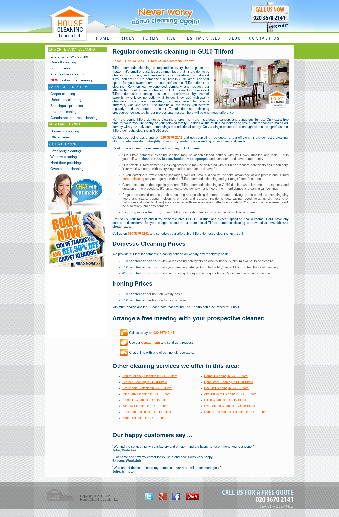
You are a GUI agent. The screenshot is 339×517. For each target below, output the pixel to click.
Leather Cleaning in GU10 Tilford (144, 382)
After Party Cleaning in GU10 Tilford (146, 394)
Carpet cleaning (62, 94)
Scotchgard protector (66, 106)
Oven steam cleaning (67, 169)
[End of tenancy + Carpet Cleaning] (77, 267)
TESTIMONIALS (202, 38)
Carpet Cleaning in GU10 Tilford (226, 376)
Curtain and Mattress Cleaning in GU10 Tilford (235, 412)
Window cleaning (63, 157)
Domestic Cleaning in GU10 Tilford (145, 400)
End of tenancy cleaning (69, 56)
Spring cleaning (62, 68)
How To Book (134, 61)
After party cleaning (65, 151)
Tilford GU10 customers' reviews (171, 61)
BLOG (234, 38)
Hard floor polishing (65, 163)
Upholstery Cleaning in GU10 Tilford (228, 382)
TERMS (151, 38)
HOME (103, 38)
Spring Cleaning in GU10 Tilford (144, 418)
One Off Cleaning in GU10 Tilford (226, 388)
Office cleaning (62, 137)
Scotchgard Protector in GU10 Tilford (147, 388)
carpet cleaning (133, 179)
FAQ (171, 38)
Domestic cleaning (64, 131)
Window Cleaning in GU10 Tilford (145, 406)
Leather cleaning (63, 112)
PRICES (126, 38)
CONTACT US (264, 38)
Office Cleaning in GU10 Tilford (225, 400)
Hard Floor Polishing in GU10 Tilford (146, 412)
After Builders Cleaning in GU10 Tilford (230, 394)
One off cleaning (63, 62)
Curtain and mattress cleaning (74, 118)
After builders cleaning (67, 74)
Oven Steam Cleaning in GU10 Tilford (229, 406)
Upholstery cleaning (65, 100)
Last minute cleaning (71, 80)
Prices (117, 61)
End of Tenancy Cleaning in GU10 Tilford (149, 376)
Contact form (150, 342)
